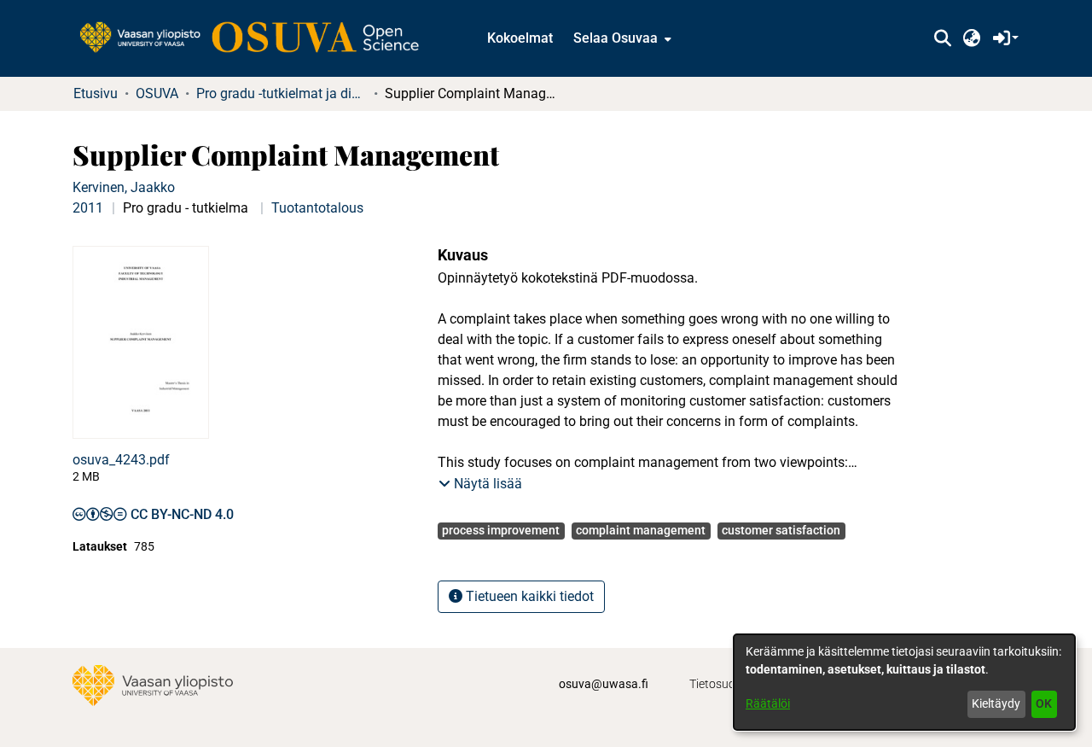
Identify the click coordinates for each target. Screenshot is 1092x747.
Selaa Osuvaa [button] (615, 38)
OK (1044, 703)
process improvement (501, 530)
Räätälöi (768, 703)
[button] (942, 38)
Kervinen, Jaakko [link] (124, 187)
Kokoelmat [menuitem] (520, 38)
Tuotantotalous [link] (317, 208)
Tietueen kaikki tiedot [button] (528, 596)
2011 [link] (88, 208)
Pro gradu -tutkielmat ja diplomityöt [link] (281, 93)
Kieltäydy (996, 703)
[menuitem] (620, 38)
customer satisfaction (781, 530)
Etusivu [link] (95, 93)
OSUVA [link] (157, 93)
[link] (258, 38)
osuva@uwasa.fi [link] (603, 684)
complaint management (641, 530)
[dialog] (904, 682)
